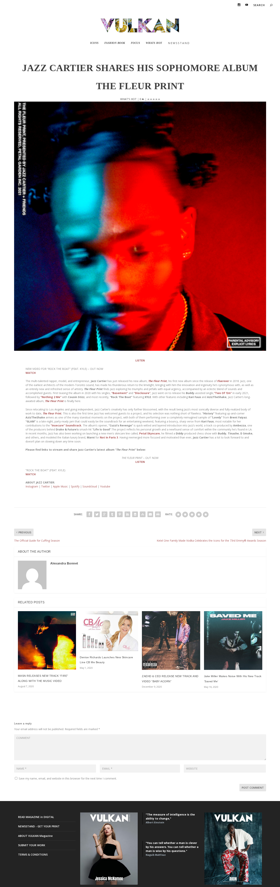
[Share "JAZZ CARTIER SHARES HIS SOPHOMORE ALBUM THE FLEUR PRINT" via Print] (158, 514)
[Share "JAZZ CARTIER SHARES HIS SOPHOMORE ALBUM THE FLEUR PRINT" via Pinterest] (120, 514)
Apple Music (60, 486)
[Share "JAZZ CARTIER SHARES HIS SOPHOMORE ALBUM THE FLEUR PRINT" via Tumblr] (112, 514)
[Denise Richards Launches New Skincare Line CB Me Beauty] (109, 631)
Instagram (32, 486)
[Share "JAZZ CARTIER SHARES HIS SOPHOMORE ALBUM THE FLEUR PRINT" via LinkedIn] (127, 514)
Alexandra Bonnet (64, 563)
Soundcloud (89, 486)
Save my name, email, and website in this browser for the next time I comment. (68, 778)
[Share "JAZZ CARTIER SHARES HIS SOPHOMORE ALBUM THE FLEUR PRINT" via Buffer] (135, 514)
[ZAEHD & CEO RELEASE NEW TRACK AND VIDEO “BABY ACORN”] (171, 640)
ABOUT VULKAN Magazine (35, 836)
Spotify (75, 486)
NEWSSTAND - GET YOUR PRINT (39, 826)
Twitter (45, 486)
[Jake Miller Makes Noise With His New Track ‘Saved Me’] (233, 640)
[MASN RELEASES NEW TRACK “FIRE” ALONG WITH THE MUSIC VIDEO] (47, 640)
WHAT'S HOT (128, 99)
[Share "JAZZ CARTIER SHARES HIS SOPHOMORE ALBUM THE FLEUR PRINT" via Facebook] (89, 514)
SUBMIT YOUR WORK (31, 845)
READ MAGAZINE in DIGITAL (36, 817)
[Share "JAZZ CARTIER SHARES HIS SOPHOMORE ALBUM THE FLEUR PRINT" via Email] (150, 514)
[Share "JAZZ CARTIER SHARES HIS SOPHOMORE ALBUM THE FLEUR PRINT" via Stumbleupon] (142, 514)
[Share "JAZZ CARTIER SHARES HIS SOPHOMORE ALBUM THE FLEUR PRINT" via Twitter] (97, 514)
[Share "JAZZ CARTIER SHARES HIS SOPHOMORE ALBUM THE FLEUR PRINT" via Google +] (104, 514)
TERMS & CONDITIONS (33, 854)
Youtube (105, 486)
